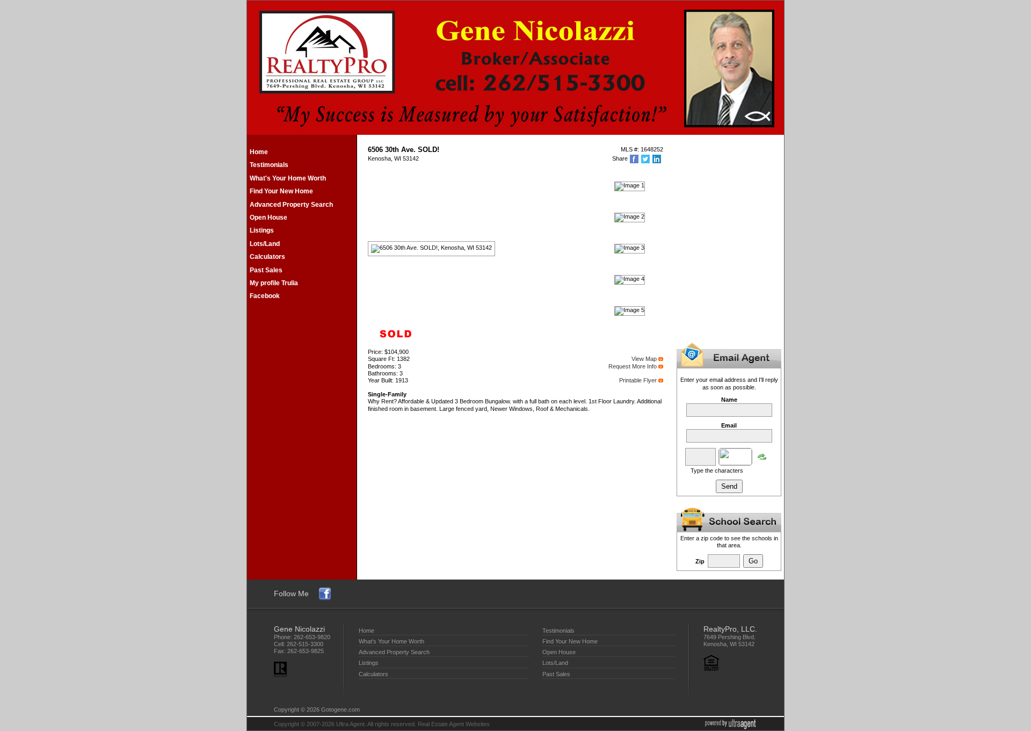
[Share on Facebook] (635, 159)
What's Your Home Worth (288, 178)
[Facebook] (324, 593)
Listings (262, 230)
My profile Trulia (274, 283)
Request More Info (632, 366)
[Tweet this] (646, 159)
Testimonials (269, 165)
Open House (268, 217)
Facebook (265, 296)
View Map (644, 359)
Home (259, 152)
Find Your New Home (281, 191)
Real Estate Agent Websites (454, 724)
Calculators (267, 256)
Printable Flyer (638, 380)
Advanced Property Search (291, 204)
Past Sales (266, 270)
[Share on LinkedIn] (657, 159)
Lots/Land (265, 244)
